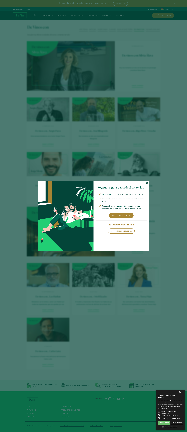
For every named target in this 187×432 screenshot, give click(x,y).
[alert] (170, 410)
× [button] (182, 392)
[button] (170, 427)
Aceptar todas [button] (164, 423)
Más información (162, 408)
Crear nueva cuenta (121, 215)
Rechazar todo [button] (177, 423)
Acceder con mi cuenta (121, 231)
